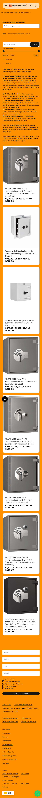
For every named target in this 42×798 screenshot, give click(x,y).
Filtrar (36, 55)
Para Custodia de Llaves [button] (10, 773)
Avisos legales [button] (26, 718)
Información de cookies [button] (28, 721)
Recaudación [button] (6, 748)
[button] (6, 6)
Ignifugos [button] (15, 777)
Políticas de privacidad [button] (10, 721)
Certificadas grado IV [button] (9, 759)
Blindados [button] (5, 777)
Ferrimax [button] (5, 787)
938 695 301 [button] (6, 704)
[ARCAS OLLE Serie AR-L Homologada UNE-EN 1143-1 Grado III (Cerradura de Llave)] (21, 355)
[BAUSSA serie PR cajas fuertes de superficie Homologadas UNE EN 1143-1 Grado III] (21, 292)
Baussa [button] (14, 784)
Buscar (34, 44)
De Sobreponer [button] (7, 744)
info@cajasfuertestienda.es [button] (23, 704)
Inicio (4, 33)
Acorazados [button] (25, 773)
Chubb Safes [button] (24, 784)
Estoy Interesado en (8, 679)
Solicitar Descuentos (20, 693)
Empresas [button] (5, 737)
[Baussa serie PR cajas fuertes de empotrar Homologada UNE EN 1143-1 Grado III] (21, 227)
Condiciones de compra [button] (10, 718)
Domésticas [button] (6, 733)
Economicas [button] (6, 741)
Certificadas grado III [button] (9, 756)
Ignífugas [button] (5, 763)
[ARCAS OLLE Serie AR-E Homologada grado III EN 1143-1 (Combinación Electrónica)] (21, 474)
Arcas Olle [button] (5, 784)
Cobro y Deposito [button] (8, 752)
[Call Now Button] (5, 399)
